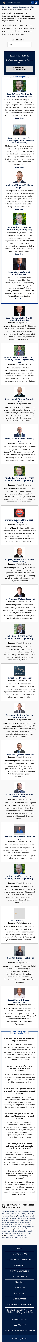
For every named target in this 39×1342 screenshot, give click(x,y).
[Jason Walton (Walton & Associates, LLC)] (19, 264)
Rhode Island (22, 1231)
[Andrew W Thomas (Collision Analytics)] (19, 177)
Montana (5, 1224)
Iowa (4, 1218)
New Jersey (26, 1227)
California (5, 1214)
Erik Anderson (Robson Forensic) (19, 599)
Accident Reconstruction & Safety (24, 7)
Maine (30, 1220)
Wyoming (23, 1237)
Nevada (10, 1229)
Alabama (18, 1212)
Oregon (4, 1231)
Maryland (24, 1220)
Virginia (10, 1235)
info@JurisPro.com (19, 1319)
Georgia (25, 1216)
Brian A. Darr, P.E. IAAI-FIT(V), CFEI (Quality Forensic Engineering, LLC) (19, 360)
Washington (25, 1235)
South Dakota (13, 1233)
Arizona (32, 1212)
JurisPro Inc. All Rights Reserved (22, 1331)
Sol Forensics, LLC (19, 921)
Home (4, 7)
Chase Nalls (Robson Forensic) (20, 755)
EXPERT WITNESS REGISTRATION (19, 69)
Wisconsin (5, 1237)
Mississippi (28, 1222)
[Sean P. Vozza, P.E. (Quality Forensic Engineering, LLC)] (19, 86)
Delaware (13, 1216)
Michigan (5, 1222)
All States (5, 1212)
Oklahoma (29, 1229)
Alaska (12, 1212)
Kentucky (31, 1218)
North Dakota (25, 1224)
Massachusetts (15, 1220)
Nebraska (5, 1227)
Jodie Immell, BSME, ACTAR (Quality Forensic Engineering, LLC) (19, 638)
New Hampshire (15, 1227)
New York (17, 1229)
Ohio (23, 1229)
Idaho (8, 1218)
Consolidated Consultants (19, 678)
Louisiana (5, 1220)
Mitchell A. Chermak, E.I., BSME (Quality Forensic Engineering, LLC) (19, 480)
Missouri (21, 1222)
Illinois (13, 1218)
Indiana (19, 1218)
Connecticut (21, 1214)
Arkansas (25, 1212)
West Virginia (14, 1237)
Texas (29, 1233)
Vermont (17, 1235)
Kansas (25, 1218)
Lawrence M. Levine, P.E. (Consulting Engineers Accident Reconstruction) (19, 140)
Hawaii (31, 1216)
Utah (9, 7)
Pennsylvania (12, 1231)
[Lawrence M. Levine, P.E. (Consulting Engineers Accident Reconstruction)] (19, 130)
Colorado (13, 1214)
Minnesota (13, 1222)
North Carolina (14, 1224)
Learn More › (19, 118)
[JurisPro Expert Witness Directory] (15, 2)
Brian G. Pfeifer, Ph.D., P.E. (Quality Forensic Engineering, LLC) (19, 878)
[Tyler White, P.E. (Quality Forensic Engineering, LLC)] (19, 219)
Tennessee (23, 1233)
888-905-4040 (20, 1325)
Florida (19, 1216)
